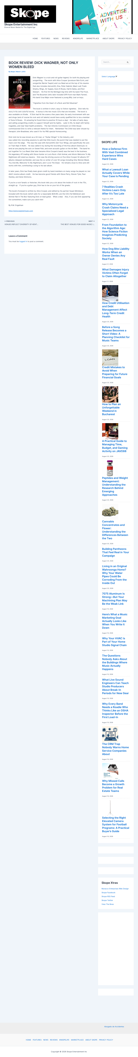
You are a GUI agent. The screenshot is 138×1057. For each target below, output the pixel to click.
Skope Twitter (107, 900)
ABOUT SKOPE (91, 1040)
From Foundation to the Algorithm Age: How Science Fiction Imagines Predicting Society (115, 231)
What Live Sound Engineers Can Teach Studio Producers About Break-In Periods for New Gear (115, 686)
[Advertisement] (118, 948)
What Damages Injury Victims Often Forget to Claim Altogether (115, 273)
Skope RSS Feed (108, 896)
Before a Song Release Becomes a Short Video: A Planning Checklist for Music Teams (116, 334)
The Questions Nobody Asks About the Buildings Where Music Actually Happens (114, 662)
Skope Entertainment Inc (21, 24)
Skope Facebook (108, 892)
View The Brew (108, 904)
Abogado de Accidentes (114, 1026)
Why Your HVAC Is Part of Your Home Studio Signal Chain (114, 642)
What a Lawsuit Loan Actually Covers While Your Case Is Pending (116, 173)
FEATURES (37, 1040)
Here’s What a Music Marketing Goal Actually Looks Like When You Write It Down (114, 621)
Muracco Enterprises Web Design (115, 889)
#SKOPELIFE (64, 1040)
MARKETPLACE (77, 1040)
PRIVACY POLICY (106, 1040)
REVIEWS (54, 1040)
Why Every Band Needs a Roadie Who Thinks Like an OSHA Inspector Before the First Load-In (115, 710)
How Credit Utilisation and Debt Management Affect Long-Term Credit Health (115, 309)
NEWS (45, 1040)
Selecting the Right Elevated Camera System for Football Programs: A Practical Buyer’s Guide (115, 824)
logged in (23, 241)
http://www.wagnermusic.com (21, 211)
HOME (28, 1040)
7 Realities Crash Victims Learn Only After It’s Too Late (114, 190)
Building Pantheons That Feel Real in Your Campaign (115, 552)
